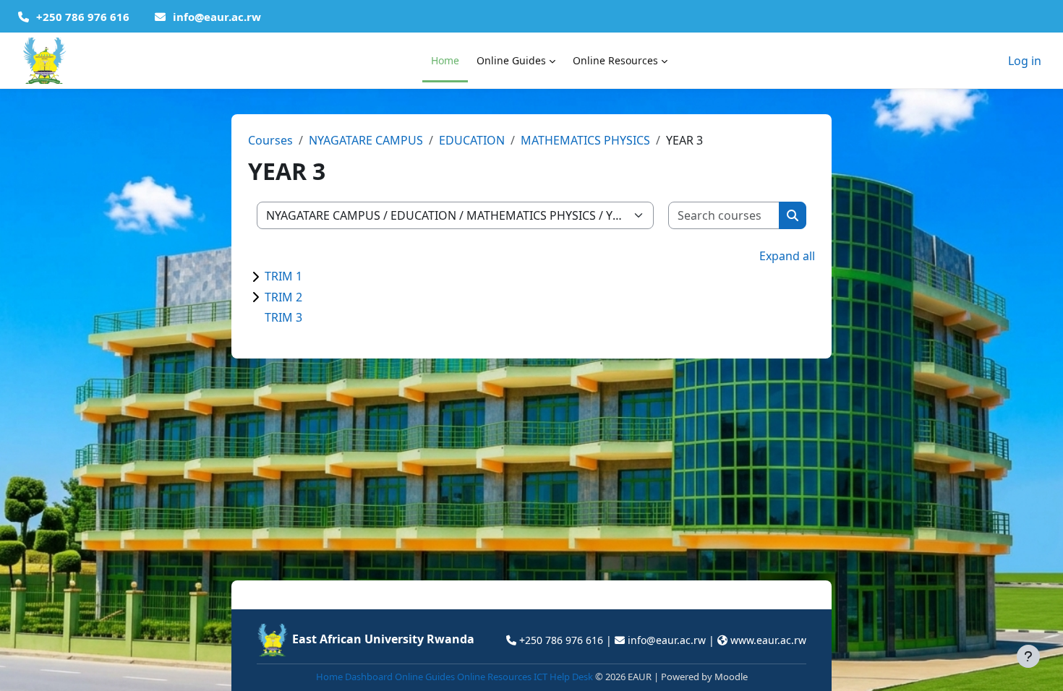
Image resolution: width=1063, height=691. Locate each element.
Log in (1024, 61)
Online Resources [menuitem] (615, 60)
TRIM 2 (283, 297)
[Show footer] (1028, 656)
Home (329, 676)
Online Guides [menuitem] (511, 60)
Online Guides (425, 676)
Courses (270, 140)
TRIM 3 (283, 317)
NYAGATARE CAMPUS (366, 140)
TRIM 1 (283, 276)
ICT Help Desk (563, 676)
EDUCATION (472, 140)
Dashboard (369, 676)
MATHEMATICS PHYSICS (585, 140)
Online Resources (494, 676)
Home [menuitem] (445, 60)
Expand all (787, 256)
